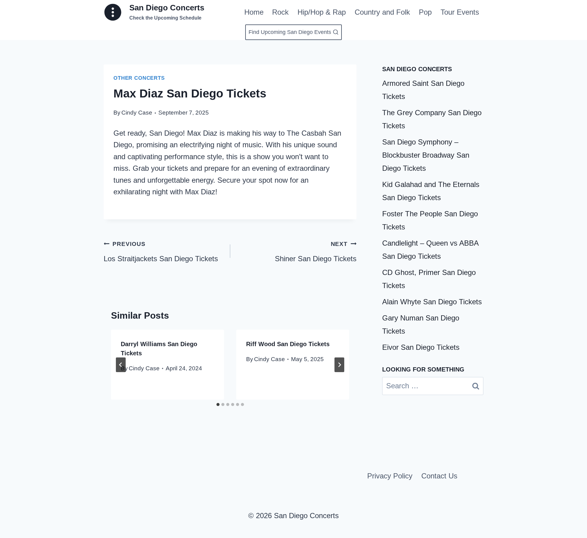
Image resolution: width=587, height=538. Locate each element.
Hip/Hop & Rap (321, 12)
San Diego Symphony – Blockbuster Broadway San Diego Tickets (425, 155)
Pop (425, 12)
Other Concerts (139, 78)
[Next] (339, 364)
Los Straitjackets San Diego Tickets (161, 252)
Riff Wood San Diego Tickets (288, 344)
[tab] (218, 404)
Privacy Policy (389, 476)
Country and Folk (382, 12)
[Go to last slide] (121, 364)
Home (254, 12)
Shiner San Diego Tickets (315, 252)
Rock (280, 12)
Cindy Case (136, 112)
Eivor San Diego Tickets (421, 347)
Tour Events (460, 12)
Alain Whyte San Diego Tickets (432, 302)
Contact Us (439, 476)
